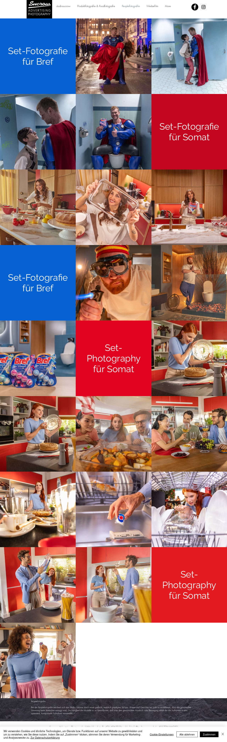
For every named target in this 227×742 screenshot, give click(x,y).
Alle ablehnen (187, 734)
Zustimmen (209, 734)
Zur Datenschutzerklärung (45, 737)
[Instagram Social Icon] (203, 7)
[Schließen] (223, 734)
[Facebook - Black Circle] (194, 7)
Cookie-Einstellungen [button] (162, 734)
